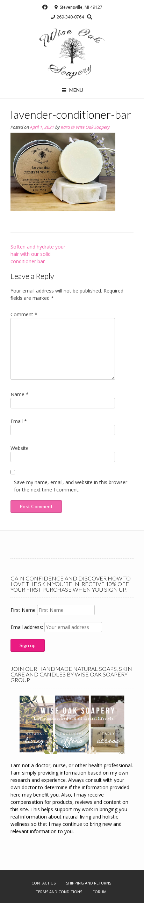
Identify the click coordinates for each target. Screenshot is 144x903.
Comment (23, 314)
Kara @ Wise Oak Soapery (85, 127)
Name (19, 394)
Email (18, 421)
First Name (23, 610)
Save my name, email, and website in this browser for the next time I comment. (70, 486)
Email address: (27, 627)
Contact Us (43, 883)
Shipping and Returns (88, 883)
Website (19, 448)
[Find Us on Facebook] (45, 7)
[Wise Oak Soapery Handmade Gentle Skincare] (72, 52)
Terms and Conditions (59, 891)
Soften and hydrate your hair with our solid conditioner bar (37, 254)
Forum (100, 891)
